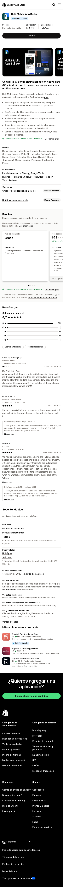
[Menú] (59, 4)
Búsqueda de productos (14, 738)
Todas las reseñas (35, 347)
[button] (31, 639)
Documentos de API (12, 795)
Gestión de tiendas (12, 765)
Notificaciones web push (15, 200)
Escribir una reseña (13, 347)
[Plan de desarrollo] (28, 285)
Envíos (35, 765)
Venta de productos (12, 744)
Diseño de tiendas (11, 755)
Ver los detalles (10, 621)
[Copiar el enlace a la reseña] (21, 358)
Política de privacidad (13, 528)
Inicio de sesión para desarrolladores (21, 850)
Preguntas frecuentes (13, 532)
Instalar (31, 35)
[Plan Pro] (32, 285)
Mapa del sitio (9, 871)
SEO (34, 760)
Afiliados (36, 816)
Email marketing (40, 755)
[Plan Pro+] (34, 285)
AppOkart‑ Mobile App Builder (25, 648)
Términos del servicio (13, 857)
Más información (26, 226)
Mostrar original (52, 139)
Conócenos (38, 789)
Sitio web (7, 557)
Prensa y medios (40, 806)
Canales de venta (11, 733)
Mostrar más (9, 434)
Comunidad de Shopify (13, 800)
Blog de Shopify (10, 806)
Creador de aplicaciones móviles (19, 191)
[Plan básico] (30, 285)
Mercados (37, 735)
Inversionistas (39, 800)
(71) (32, 28)
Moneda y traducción (43, 771)
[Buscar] (53, 4)
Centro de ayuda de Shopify (16, 789)
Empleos (36, 795)
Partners (36, 811)
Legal (35, 822)
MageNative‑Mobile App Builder (25, 658)
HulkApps (45, 28)
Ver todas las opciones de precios (42, 297)
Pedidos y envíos (11, 749)
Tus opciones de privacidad (16, 878)
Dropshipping (39, 730)
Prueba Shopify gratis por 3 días (31, 696)
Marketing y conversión (14, 760)
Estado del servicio (42, 827)
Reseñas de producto (43, 741)
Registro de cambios (33, 574)
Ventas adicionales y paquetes (42, 748)
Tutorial (6, 537)
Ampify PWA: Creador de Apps (25, 634)
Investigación (9, 811)
